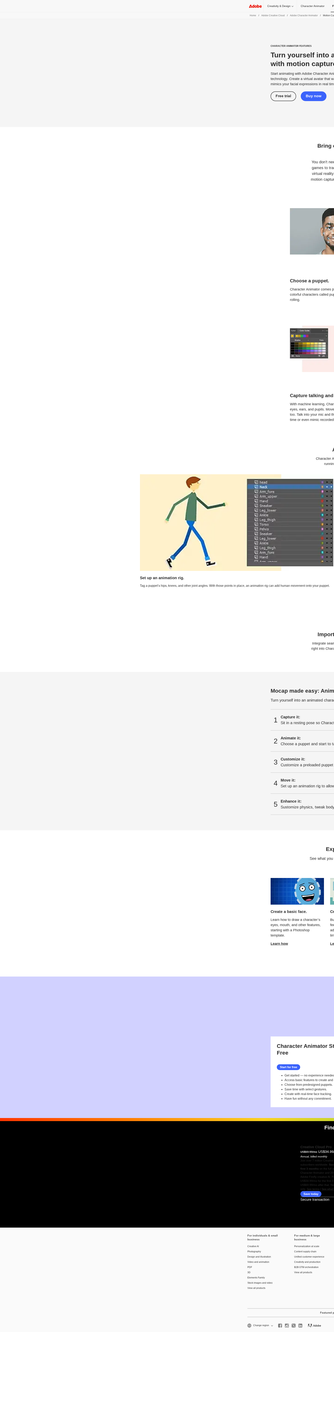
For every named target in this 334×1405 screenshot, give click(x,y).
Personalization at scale (306, 1246)
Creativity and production (307, 1262)
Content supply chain (305, 1251)
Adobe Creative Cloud (273, 15)
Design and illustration (259, 1256)
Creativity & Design (279, 6)
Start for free (288, 1067)
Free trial (283, 96)
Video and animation (258, 1262)
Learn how (279, 944)
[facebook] (280, 1326)
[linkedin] (300, 1326)
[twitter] (294, 1326)
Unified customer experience (309, 1256)
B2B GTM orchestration (306, 1267)
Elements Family (256, 1277)
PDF (249, 1267)
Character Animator (313, 6)
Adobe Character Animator (304, 15)
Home (253, 15)
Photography (254, 1251)
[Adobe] (255, 6)
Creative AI (253, 1246)
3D (248, 1272)
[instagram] (287, 1326)
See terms (313, 1188)
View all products (256, 1288)
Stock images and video (260, 1283)
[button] (259, 1325)
